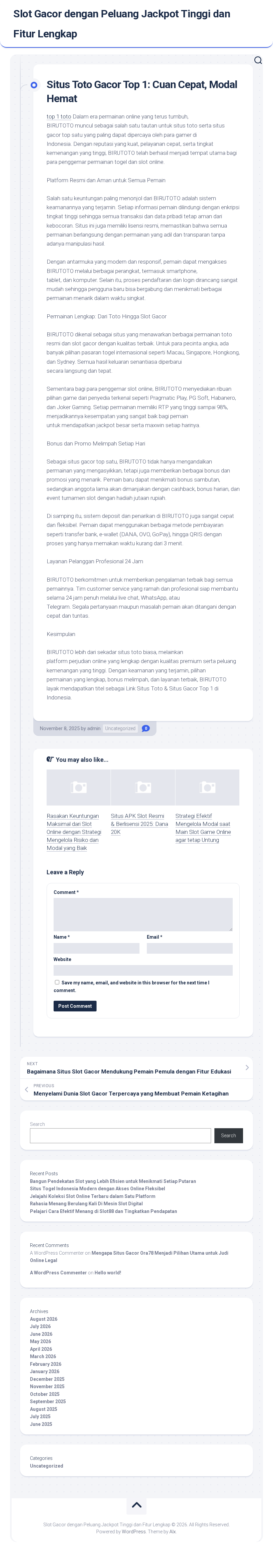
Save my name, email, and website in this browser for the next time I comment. (131, 986)
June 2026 (41, 1334)
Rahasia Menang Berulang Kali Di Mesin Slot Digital (86, 1203)
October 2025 (45, 1394)
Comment (66, 892)
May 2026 (40, 1341)
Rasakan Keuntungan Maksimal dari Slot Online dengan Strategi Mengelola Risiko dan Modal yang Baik (74, 832)
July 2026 (40, 1326)
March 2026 (43, 1356)
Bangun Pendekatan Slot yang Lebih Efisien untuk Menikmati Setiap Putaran (113, 1181)
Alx (172, 1531)
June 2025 (41, 1424)
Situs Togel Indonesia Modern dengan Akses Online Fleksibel (97, 1188)
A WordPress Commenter (58, 1272)
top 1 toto (59, 116)
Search (37, 1124)
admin (94, 728)
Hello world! (108, 1272)
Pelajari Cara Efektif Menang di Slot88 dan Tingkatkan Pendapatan (103, 1211)
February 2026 (45, 1364)
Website (62, 959)
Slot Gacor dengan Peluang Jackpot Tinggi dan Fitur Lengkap (121, 23)
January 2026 (44, 1371)
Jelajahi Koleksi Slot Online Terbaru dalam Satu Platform (92, 1196)
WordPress (134, 1531)
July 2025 (40, 1416)
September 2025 (48, 1401)
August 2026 (43, 1319)
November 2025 (47, 1386)
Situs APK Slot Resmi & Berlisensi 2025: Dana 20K (139, 824)
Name (62, 937)
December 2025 (47, 1379)
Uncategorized (120, 728)
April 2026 (41, 1349)
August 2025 (43, 1409)
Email (154, 937)
